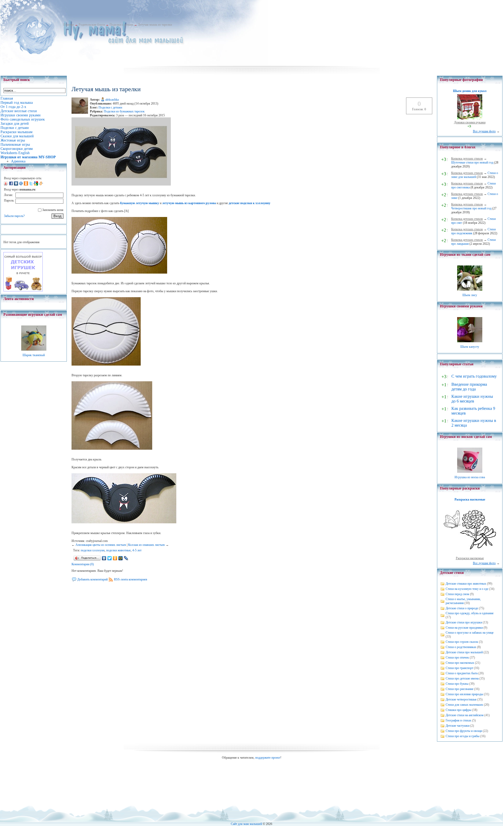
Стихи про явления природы (464, 694)
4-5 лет (136, 550)
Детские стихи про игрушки (464, 622)
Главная (68, 24)
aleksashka (112, 99)
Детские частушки (457, 725)
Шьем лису (469, 295)
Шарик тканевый (34, 355)
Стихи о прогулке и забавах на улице (470, 632)
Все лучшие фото (484, 131)
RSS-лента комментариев (130, 579)
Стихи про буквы (457, 684)
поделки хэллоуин (93, 550)
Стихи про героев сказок (462, 642)
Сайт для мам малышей (246, 824)
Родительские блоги (92, 24)
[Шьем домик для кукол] (469, 118)
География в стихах (458, 720)
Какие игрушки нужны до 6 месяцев (472, 398)
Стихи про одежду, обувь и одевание (470, 613)
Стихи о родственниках (461, 647)
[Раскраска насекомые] (470, 554)
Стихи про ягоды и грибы (462, 736)
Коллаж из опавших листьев (146, 545)
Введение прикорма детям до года (469, 386)
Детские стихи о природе (462, 608)
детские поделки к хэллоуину (249, 203)
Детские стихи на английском (465, 715)
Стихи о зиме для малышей (474, 175)
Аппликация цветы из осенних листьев (100, 545)
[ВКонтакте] (104, 558)
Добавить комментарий (92, 579)
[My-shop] (23, 290)
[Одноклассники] (115, 558)
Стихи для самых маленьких (464, 705)
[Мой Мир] (120, 558)
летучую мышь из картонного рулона (189, 203)
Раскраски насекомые (470, 558)
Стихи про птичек (457, 657)
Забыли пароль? (14, 216)
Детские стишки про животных (466, 583)
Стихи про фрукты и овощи (464, 731)
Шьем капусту (469, 347)
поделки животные (118, 550)
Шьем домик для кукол (469, 91)
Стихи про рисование (459, 689)
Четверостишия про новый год (471, 208)
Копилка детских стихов (467, 158)
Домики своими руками (469, 122)
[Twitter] (109, 558)
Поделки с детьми (121, 24)
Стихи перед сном (457, 594)
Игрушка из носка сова (470, 477)
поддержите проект (267, 757)
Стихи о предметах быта (462, 673)
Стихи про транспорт (459, 668)
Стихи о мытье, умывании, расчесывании (463, 601)
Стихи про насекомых (460, 663)
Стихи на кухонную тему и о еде (467, 589)
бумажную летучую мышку (139, 203)
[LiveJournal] (126, 558)
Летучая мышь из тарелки (155, 24)
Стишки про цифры (458, 710)
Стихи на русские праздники (464, 627)
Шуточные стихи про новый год (472, 162)
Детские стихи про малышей (464, 652)
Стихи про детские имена (462, 678)
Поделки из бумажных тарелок (124, 111)
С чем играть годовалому (474, 376)
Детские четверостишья (461, 699)
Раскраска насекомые (470, 499)
